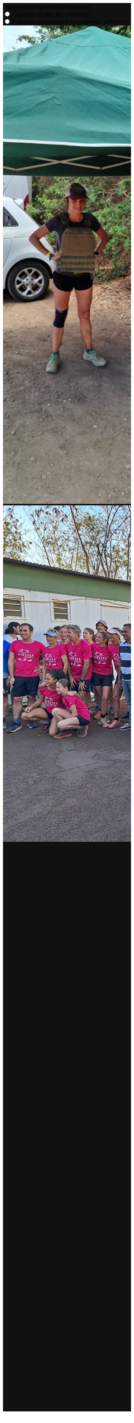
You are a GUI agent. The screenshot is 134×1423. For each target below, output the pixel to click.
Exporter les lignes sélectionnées (46, 6)
